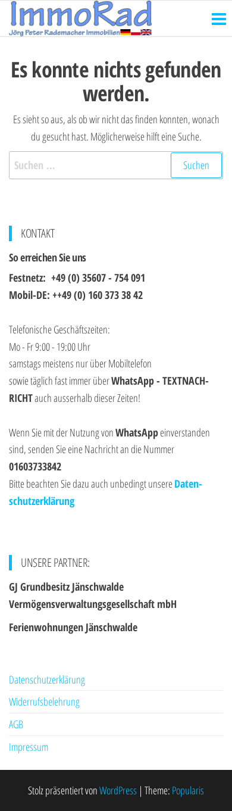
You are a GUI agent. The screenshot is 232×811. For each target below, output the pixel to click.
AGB (16, 724)
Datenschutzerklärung (47, 679)
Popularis (188, 790)
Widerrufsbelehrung (44, 701)
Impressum (28, 747)
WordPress (118, 790)
